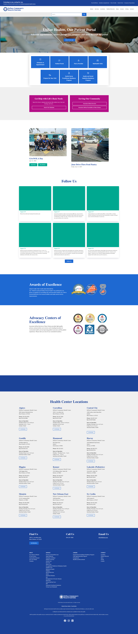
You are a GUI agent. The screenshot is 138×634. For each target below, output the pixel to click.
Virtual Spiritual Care (51, 582)
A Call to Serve (32, 556)
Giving (102, 559)
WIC (47, 583)
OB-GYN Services (50, 572)
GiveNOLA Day (36, 158)
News (102, 558)
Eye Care (48, 562)
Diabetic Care (49, 567)
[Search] (84, 14)
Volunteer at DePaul (50, 558)
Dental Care (49, 561)
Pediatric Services (50, 559)
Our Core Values (33, 559)
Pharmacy (48, 580)
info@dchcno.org (103, 537)
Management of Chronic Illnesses (54, 579)
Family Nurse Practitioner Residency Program (83, 554)
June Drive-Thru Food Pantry (84, 164)
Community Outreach (34, 558)
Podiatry (48, 570)
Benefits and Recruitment (79, 559)
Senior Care (48, 564)
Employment (76, 558)
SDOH (47, 574)
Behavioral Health (50, 569)
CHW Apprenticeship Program (80, 556)
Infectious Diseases (50, 575)
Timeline (31, 561)
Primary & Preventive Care (52, 554)
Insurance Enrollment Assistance (53, 585)
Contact (102, 561)
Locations (103, 554)
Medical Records (105, 556)
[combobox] (67, 14)
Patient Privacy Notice (66, 606)
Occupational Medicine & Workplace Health (56, 566)
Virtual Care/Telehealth (51, 587)
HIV (47, 577)
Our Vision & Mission (34, 554)
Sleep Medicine (49, 556)
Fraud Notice (73, 606)
